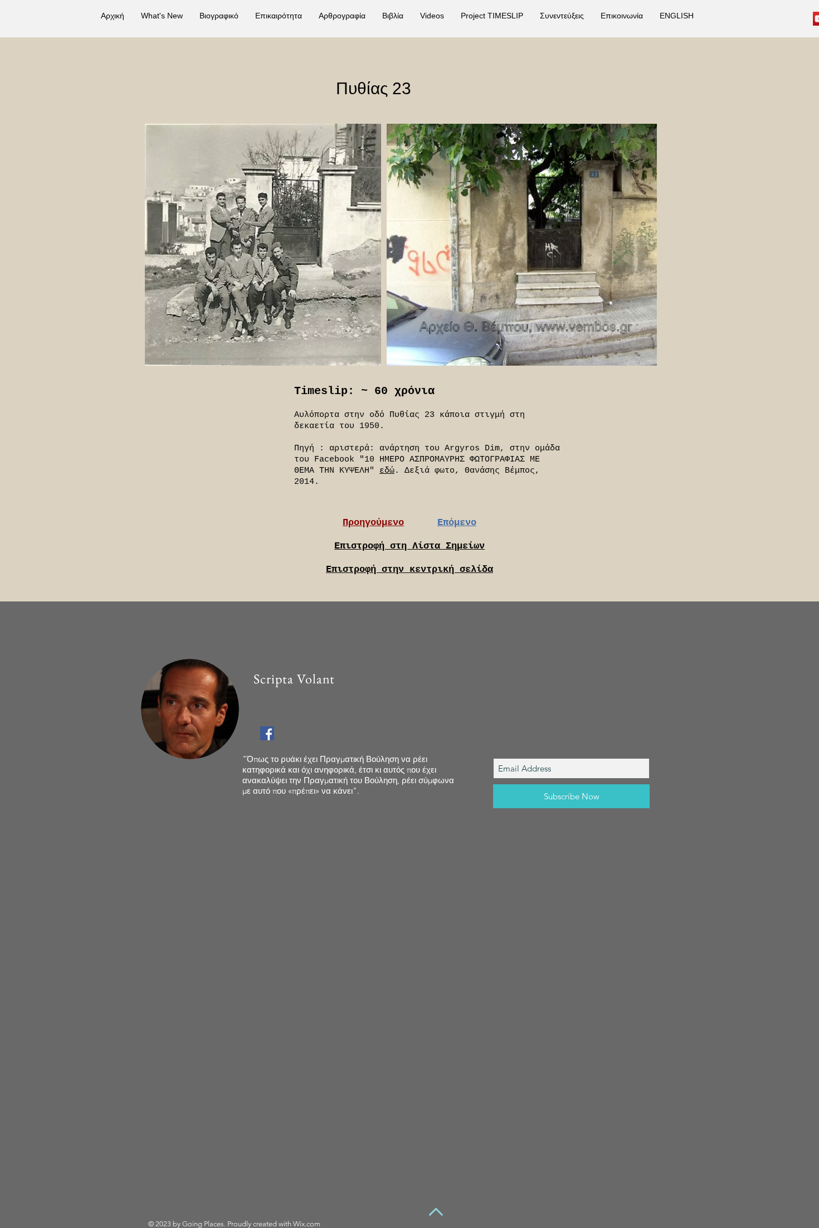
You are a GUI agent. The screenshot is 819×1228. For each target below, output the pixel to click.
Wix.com (306, 1224)
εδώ (386, 470)
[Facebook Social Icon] (267, 733)
